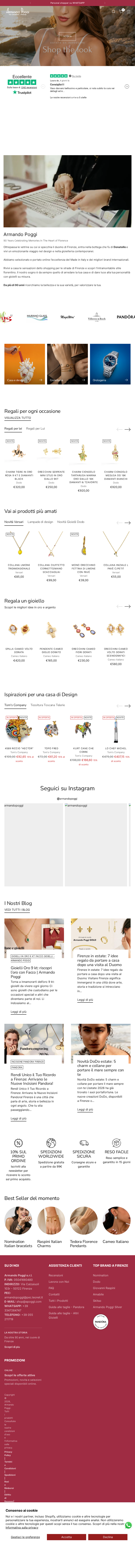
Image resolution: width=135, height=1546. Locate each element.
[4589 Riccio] (19, 729)
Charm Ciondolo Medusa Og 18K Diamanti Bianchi (115, 475)
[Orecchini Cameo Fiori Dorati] (83, 629)
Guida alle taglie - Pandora (66, 1307)
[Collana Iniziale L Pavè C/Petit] (116, 546)
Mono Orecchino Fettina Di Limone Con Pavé (83, 568)
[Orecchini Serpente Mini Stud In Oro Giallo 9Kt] (51, 452)
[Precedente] (30, 3)
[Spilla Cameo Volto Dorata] (19, 629)
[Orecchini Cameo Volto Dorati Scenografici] (116, 629)
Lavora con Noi (59, 1281)
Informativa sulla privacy (22, 1527)
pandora (17, 1067)
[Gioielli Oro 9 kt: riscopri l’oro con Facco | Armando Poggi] (34, 938)
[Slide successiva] (128, 429)
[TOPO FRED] (51, 729)
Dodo (96, 1281)
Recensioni (56, 1275)
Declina (108, 1537)
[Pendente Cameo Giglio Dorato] (51, 629)
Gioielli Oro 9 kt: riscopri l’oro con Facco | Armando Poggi (33, 972)
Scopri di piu (12, 1347)
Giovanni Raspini (104, 1288)
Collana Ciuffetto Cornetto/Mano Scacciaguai (51, 568)
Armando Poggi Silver (107, 1307)
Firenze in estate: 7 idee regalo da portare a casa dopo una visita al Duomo (99, 960)
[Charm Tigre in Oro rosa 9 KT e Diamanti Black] (19, 452)
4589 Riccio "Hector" (19, 748)
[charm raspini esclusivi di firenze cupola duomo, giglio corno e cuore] (51, 1220)
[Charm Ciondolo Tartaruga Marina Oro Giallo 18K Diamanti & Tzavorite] (83, 452)
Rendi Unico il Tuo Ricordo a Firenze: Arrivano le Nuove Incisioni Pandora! (33, 1079)
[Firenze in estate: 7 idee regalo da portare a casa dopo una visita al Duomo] (101, 938)
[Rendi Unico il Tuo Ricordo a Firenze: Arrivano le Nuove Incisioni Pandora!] (34, 1044)
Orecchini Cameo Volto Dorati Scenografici (116, 652)
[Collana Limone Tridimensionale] (19, 546)
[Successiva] (105, 3)
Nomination (100, 1275)
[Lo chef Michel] (116, 729)
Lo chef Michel (115, 748)
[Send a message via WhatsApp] (128, 1525)
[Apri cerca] (113, 11)
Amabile (98, 1294)
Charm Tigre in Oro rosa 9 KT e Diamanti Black (19, 475)
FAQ (51, 1288)
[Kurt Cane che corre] (83, 729)
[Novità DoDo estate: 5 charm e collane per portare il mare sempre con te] (101, 1044)
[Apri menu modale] (128, 11)
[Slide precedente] (120, 430)
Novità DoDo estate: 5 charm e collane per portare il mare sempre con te (100, 1068)
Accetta (66, 1537)
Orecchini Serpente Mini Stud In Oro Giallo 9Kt (51, 475)
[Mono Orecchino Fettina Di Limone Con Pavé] (83, 546)
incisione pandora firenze (28, 1061)
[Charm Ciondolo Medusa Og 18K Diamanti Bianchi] (116, 452)
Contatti (54, 1294)
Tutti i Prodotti (58, 1300)
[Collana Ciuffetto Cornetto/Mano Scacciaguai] (51, 546)
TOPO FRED (51, 748)
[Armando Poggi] (17, 11)
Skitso (97, 1300)
